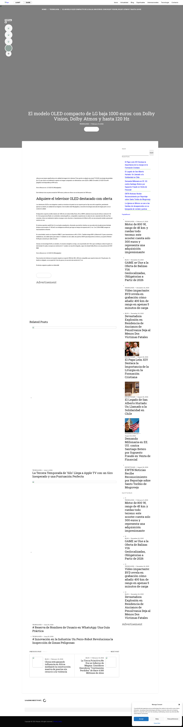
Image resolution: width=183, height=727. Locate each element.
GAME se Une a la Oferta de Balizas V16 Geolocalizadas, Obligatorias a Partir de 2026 (136, 271)
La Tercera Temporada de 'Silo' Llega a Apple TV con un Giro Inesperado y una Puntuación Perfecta (72, 474)
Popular (124, 214)
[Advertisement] (74, 161)
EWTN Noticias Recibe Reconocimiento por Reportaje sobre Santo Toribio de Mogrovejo (137, 197)
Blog (47, 659)
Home (44, 9)
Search (151, 152)
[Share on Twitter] (90, 129)
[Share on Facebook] (86, 129)
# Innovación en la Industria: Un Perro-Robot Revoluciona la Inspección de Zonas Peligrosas (72, 641)
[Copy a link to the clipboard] (96, 129)
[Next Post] (111, 662)
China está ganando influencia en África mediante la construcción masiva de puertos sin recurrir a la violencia (58, 666)
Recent (128, 214)
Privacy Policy (157, 723)
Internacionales (132, 433)
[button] (179, 705)
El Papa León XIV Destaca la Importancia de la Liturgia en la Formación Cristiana (136, 165)
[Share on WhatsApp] (93, 129)
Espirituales (130, 357)
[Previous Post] (38, 662)
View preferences (172, 719)
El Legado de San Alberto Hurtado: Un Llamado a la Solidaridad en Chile (134, 174)
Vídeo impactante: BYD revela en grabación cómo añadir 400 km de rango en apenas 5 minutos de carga (137, 299)
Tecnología (54, 9)
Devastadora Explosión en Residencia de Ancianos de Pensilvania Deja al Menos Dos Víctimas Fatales (137, 326)
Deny (157, 719)
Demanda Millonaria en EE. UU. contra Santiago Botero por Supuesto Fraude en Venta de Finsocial (137, 449)
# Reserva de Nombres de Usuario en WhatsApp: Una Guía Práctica (71, 629)
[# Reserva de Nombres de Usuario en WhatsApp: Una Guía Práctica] (74, 552)
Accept (141, 719)
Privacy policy (58, 721)
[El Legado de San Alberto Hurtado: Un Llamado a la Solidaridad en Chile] (132, 389)
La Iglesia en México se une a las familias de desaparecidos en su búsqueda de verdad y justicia (137, 206)
